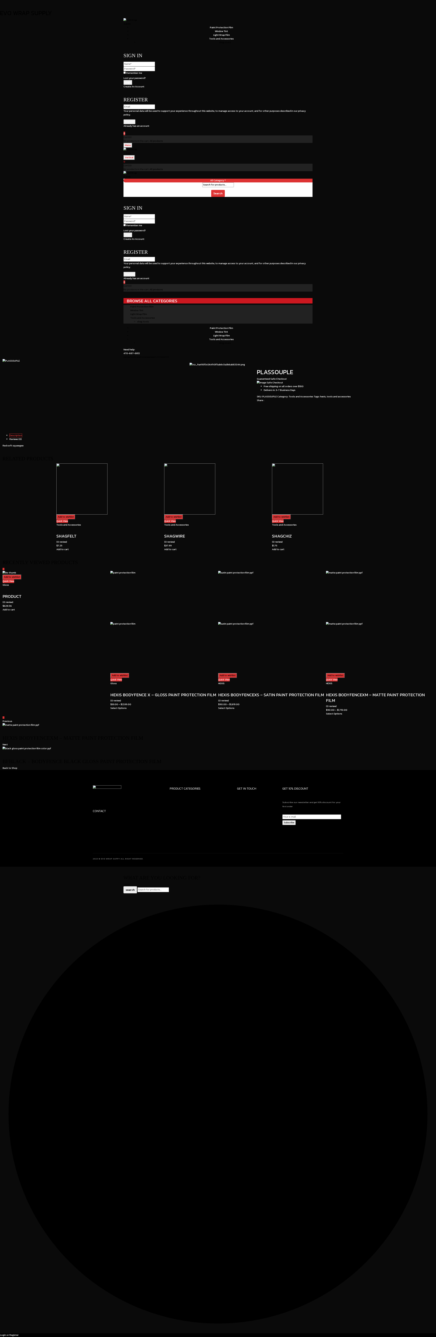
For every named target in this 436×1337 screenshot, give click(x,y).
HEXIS (221, 683)
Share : (260, 400)
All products (156, 141)
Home (126, 357)
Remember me (134, 73)
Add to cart (62, 549)
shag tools (225, 42)
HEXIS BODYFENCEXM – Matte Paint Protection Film (375, 697)
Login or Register (9, 1335)
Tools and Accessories (142, 357)
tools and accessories (339, 396)
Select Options (118, 708)
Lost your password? (134, 78)
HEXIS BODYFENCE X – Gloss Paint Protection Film (163, 694)
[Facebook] (258, 405)
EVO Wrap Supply (26, 13)
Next (5, 744)
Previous (7, 721)
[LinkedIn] (260, 405)
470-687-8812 (131, 353)
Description (16, 435)
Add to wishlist (66, 517)
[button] (218, 133)
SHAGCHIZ (282, 536)
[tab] (221, 435)
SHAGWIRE (174, 536)
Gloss (6, 585)
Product (12, 596)
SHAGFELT (66, 536)
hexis (323, 396)
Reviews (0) (15, 439)
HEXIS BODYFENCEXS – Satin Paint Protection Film (271, 694)
